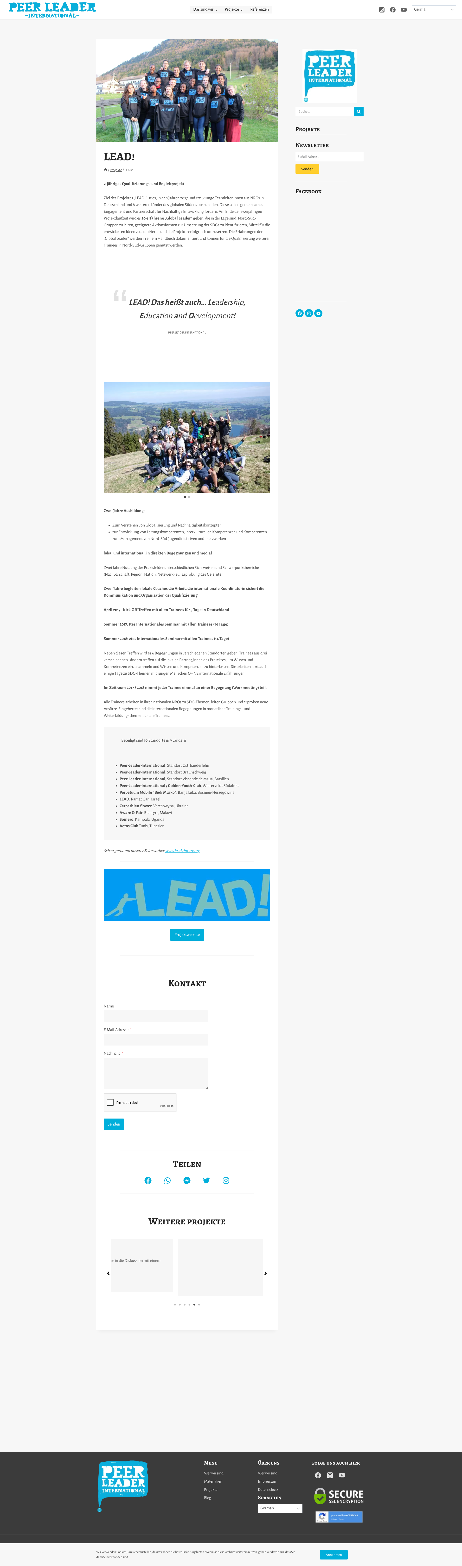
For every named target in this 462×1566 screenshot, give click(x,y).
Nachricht (114, 1053)
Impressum (267, 1481)
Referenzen (259, 9)
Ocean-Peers (133, 1344)
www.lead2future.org (182, 851)
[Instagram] (381, 9)
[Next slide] (266, 437)
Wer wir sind (214, 1473)
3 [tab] (184, 1402)
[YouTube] (403, 9)
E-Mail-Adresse (117, 1030)
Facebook (308, 191)
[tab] (185, 497)
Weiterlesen (132, 1379)
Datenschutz (268, 1489)
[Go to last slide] (107, 437)
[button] (148, 1180)
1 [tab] (175, 1402)
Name (109, 1006)
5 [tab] (194, 1402)
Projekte (307, 129)
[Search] (359, 111)
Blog (207, 1498)
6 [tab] (199, 1402)
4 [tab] (189, 1402)
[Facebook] (392, 9)
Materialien (213, 1481)
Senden (114, 1124)
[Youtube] (318, 313)
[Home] (105, 170)
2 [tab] (179, 1402)
